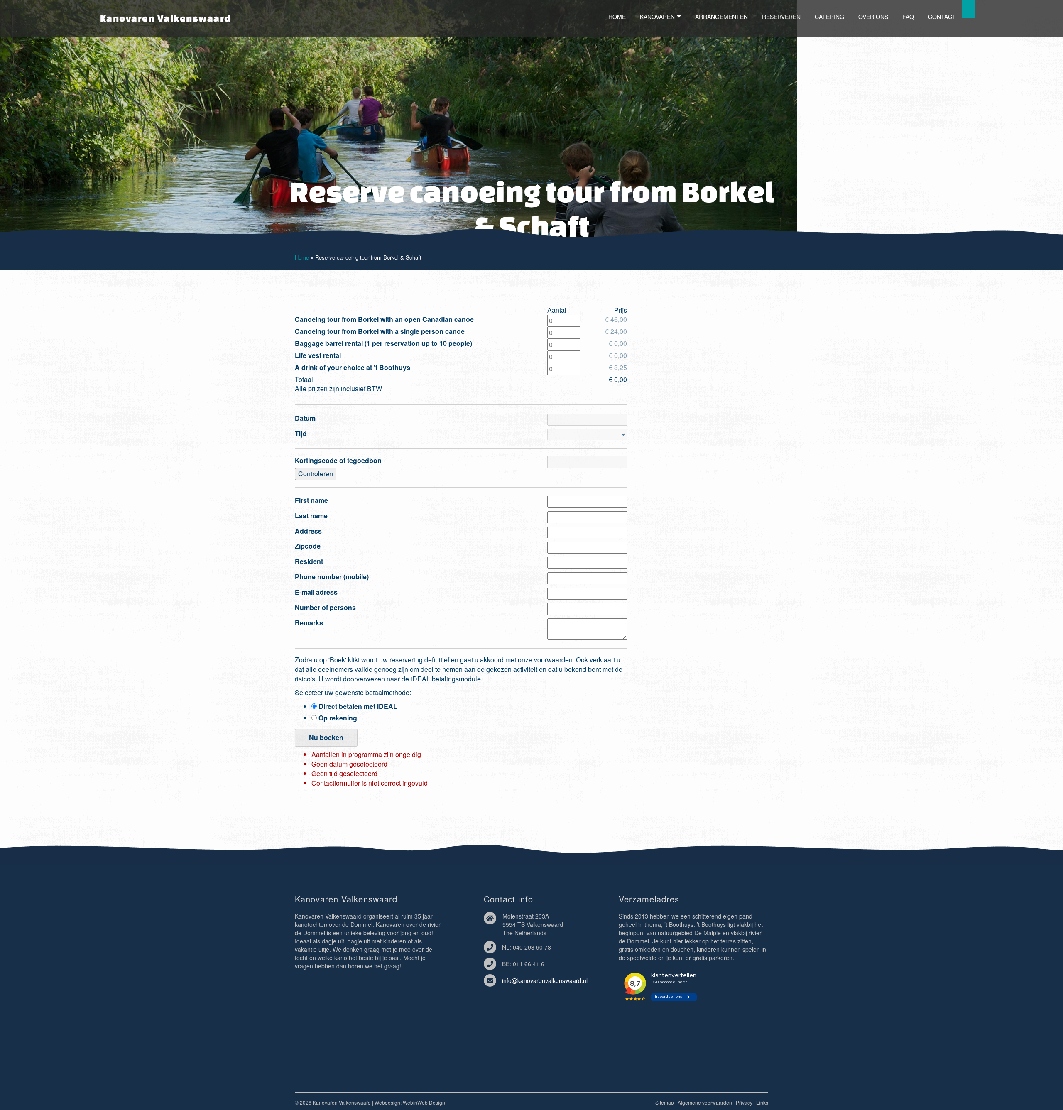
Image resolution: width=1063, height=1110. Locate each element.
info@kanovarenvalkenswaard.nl (545, 980)
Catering (829, 16)
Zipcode (308, 546)
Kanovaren (657, 16)
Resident (309, 561)
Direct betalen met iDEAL (357, 706)
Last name (311, 515)
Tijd (301, 433)
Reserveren (781, 16)
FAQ (908, 16)
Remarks (309, 622)
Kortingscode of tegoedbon (338, 460)
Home (617, 16)
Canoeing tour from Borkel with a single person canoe (380, 331)
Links (762, 1102)
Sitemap (664, 1102)
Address (308, 531)
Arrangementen (721, 16)
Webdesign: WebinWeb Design (410, 1102)
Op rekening (337, 718)
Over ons (873, 16)
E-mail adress (316, 592)
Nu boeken (326, 737)
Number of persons (325, 607)
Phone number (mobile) (332, 576)
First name (311, 500)
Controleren (315, 473)
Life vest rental (318, 355)
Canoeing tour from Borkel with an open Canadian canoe (384, 319)
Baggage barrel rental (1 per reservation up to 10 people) (383, 343)
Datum (305, 418)
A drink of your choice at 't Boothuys (352, 367)
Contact (942, 16)
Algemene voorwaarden (705, 1102)
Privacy (744, 1102)
